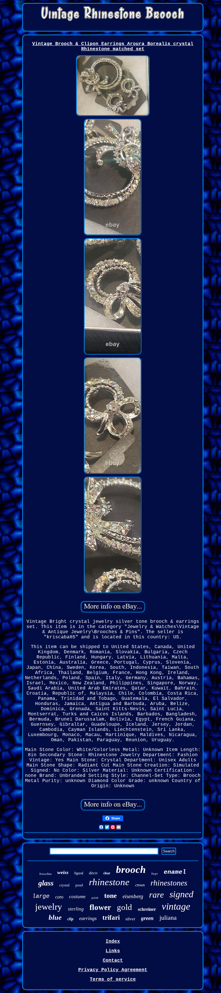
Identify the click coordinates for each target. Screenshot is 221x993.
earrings (88, 918)
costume (77, 896)
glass (46, 883)
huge (154, 873)
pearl (79, 885)
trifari (111, 917)
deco (93, 873)
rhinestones (168, 882)
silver (130, 919)
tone (110, 895)
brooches (45, 873)
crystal (64, 885)
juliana (168, 917)
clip (70, 919)
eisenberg (133, 896)
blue (55, 917)
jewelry (48, 907)
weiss (62, 872)
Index (113, 941)
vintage (176, 906)
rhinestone (109, 882)
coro (59, 896)
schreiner (147, 909)
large (40, 896)
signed (181, 894)
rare (156, 894)
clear (106, 873)
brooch (131, 869)
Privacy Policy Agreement (112, 970)
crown (140, 885)
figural (78, 873)
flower (100, 907)
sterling (76, 909)
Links (113, 951)
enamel (175, 872)
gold (124, 907)
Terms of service (113, 979)
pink (95, 898)
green (147, 918)
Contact (113, 960)
